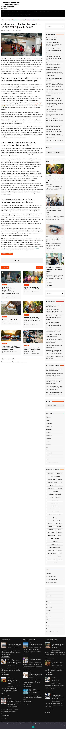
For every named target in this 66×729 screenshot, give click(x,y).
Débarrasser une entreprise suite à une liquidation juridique (35, 676)
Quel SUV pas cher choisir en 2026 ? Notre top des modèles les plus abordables (11, 347)
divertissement (55, 491)
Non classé (48, 453)
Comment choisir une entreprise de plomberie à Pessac (54, 79)
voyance (60, 559)
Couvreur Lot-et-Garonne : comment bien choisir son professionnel (54, 126)
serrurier (60, 550)
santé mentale (51, 550)
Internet (55, 12)
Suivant (38, 267)
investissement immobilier (55, 514)
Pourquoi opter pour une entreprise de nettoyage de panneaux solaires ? (54, 375)
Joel (4, 297)
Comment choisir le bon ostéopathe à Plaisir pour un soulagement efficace (54, 381)
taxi (61, 553)
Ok (33, 727)
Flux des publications (51, 576)
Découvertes (29, 12)
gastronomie (55, 500)
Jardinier (55, 517)
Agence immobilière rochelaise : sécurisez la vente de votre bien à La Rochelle (54, 120)
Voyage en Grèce (51, 559)
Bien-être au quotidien (52, 482)
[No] (64, 725)
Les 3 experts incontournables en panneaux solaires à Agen (53, 68)
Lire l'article (49, 192)
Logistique (61, 12)
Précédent (6, 267)
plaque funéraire (51, 535)
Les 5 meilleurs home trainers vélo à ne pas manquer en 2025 (54, 210)
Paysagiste (51, 529)
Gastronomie (43, 12)
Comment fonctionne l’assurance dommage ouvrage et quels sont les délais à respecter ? (54, 136)
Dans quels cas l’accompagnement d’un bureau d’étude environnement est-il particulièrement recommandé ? (54, 85)
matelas (50, 523)
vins (50, 556)
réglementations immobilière (55, 547)
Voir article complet (5, 656)
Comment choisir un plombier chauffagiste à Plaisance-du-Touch (54, 99)
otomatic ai (59, 526)
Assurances (15, 12)
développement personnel (55, 494)
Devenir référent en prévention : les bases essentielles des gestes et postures (54, 50)
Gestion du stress (55, 503)
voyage (59, 556)
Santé (17, 15)
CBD (60, 485)
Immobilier (49, 12)
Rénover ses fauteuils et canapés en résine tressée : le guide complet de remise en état (54, 105)
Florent (5, 323)
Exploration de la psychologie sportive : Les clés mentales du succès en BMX (32, 349)
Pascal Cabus (28, 291)
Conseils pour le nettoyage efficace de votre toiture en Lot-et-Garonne (57, 646)
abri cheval (50, 473)
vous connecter (10, 361)
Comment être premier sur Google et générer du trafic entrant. (10, 4)
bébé (61, 482)
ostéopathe (50, 526)
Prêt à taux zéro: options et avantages (54, 140)
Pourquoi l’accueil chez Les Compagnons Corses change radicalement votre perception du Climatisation (53, 57)
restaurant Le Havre (55, 544)
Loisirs (3, 15)
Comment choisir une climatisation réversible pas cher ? (54, 110)
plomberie (60, 535)
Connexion (48, 573)
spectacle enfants (52, 553)
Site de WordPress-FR (51, 582)
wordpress (55, 562)
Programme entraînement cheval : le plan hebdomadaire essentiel (54, 63)
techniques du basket (7, 253)
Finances (36, 12)
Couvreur (60, 488)
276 (50, 285)
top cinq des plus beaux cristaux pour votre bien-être (54, 90)
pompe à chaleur (55, 538)
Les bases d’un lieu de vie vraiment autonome (54, 94)
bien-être (60, 479)
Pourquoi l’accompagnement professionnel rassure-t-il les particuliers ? (54, 269)
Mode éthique (59, 523)
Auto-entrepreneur (51, 479)
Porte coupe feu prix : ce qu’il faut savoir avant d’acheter (53, 38)
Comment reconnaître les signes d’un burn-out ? (54, 115)
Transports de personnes (25, 15)
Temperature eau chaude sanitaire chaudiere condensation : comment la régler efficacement (54, 74)
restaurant (55, 541)
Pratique (12, 15)
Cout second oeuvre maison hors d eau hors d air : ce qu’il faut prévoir (54, 130)
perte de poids (51, 532)
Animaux (4, 12)
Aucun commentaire (55, 650)
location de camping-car (55, 520)
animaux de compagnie (55, 476)
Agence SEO (59, 473)
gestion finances (55, 506)
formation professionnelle (55, 497)
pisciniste (60, 532)
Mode (7, 15)
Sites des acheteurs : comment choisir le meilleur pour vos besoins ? (57, 697)
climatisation (51, 488)
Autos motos (22, 12)
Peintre (59, 529)
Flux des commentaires (51, 579)
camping (51, 485)
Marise (3, 30)
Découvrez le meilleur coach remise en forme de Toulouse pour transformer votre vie (54, 388)
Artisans (9, 12)
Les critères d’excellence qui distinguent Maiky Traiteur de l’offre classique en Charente (54, 44)
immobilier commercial (55, 508)
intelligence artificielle (55, 511)
